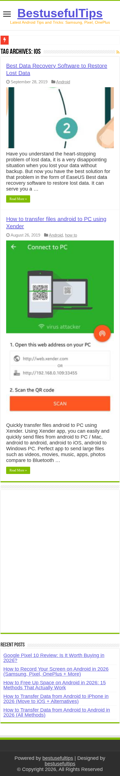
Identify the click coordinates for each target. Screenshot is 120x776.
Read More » (18, 199)
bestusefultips (57, 758)
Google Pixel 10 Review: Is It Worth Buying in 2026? (53, 658)
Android (63, 81)
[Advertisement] (60, 564)
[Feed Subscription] (117, 52)
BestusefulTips (60, 13)
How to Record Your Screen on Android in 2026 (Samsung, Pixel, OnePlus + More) (56, 671)
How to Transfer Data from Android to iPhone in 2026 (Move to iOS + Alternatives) (56, 699)
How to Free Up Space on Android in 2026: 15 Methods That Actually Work (54, 685)
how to (71, 235)
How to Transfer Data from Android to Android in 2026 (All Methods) (56, 712)
